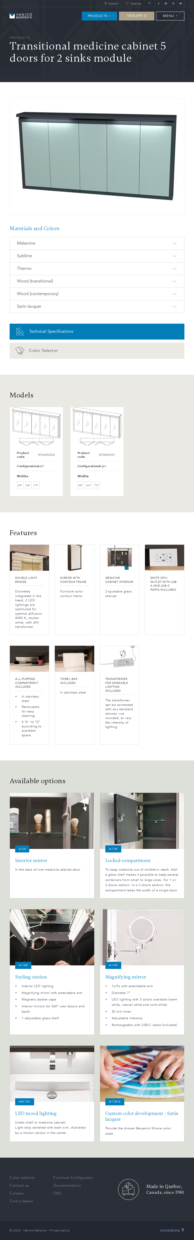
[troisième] (172, 1230)
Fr (149, 3)
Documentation (67, 1185)
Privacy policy (60, 1230)
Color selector (22, 1177)
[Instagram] (173, 3)
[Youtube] (180, 3)
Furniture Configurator (73, 1177)
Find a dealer (21, 1201)
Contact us (19, 1185)
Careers (16, 1193)
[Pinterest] (165, 3)
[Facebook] (158, 3)
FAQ (57, 1193)
